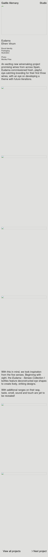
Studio (43, 3)
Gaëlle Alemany (10, 3)
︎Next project (39, 551)
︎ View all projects (11, 551)
